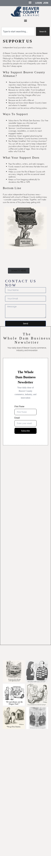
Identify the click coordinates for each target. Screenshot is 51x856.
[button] (30, 2)
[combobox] (18, 31)
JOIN (45, 3)
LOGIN (38, 3)
